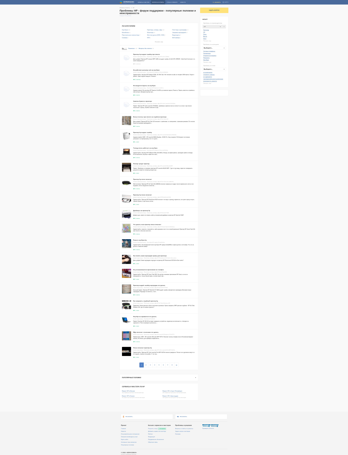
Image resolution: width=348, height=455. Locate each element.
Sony (204, 34)
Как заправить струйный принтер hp (145, 301)
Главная (123, 428)
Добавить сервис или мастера (157, 431)
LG (204, 32)
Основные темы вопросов (128, 442)
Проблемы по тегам (209, 65)
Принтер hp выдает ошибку (142, 132)
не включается (207, 72)
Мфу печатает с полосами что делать (146, 332)
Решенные (132, 48)
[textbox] (214, 26)
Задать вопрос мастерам (182, 431)
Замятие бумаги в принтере (142, 101)
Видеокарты (176, 35)
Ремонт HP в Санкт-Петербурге (172, 391)
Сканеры (125, 37)
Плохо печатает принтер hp (142, 348)
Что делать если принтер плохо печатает (147, 224)
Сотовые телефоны (209, 51)
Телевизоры (207, 53)
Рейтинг (150, 434)
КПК (149, 37)
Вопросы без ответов (146, 48)
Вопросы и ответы (158, 2)
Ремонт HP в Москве (128, 391)
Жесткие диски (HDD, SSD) (156, 35)
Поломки (177, 434)
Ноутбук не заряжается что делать (145, 316)
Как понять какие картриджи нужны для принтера (150, 255)
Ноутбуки (206, 60)
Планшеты (206, 58)
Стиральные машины (209, 55)
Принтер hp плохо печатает (142, 179)
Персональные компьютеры (131, 35)
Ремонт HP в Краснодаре (170, 396)
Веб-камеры (176, 37)
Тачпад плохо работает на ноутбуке (145, 148)
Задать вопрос (214, 10)
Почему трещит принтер (141, 163)
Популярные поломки (131, 377)
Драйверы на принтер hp (141, 210)
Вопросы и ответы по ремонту (184, 428)
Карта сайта (124, 439)
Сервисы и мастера (144, 2)
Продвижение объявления (156, 439)
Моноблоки (126, 32)
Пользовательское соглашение (130, 434)
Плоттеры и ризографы (180, 30)
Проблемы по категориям (211, 44)
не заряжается (207, 77)
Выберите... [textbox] (208, 48)
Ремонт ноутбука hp (140, 240)
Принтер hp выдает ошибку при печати (146, 54)
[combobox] (214, 26)
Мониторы (151, 32)
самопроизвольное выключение (213, 79)
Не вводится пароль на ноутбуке (144, 85)
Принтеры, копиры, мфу (155, 30)
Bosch (205, 36)
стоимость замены (209, 74)
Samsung (206, 30)
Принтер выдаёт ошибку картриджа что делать (149, 285)
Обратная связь (153, 442)
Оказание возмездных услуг (129, 436)
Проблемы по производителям (212, 23)
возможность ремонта (210, 81)
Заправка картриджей (179, 32)
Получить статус (153, 428)
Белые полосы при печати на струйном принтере (150, 117)
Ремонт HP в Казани (128, 396)
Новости (183, 2)
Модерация (151, 436)
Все (124, 48)
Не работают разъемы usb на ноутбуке (146, 70)
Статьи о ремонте (172, 2)
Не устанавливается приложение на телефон (148, 269)
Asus (204, 38)
